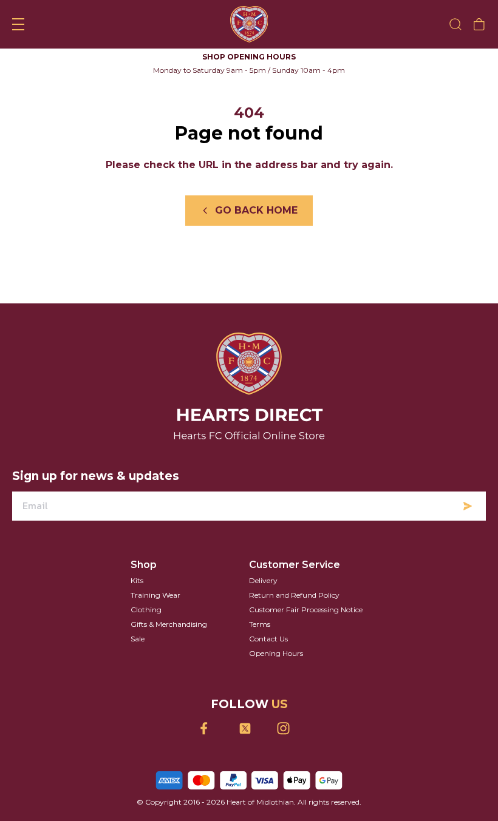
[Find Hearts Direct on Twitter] (249, 728)
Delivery (263, 580)
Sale (138, 638)
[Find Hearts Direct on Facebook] (211, 728)
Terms (259, 624)
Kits (137, 580)
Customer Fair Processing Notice (306, 609)
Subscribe (467, 506)
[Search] (455, 24)
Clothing (146, 609)
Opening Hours (276, 653)
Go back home (256, 210)
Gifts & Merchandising (169, 624)
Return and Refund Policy (294, 595)
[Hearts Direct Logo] (249, 24)
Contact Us (268, 638)
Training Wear (155, 595)
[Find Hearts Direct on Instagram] (287, 728)
